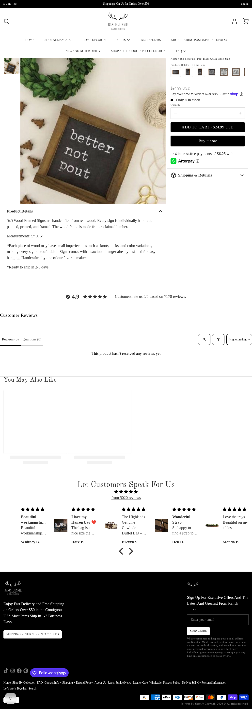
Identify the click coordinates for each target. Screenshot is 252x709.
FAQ (179, 51)
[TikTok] (5, 672)
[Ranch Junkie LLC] (118, 21)
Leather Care (140, 682)
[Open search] (204, 339)
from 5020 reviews (126, 498)
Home (174, 58)
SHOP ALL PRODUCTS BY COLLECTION (138, 51)
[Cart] (244, 21)
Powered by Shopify (192, 703)
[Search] (6, 21)
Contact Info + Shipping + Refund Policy (69, 682)
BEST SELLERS (151, 40)
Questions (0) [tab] (32, 339)
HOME (29, 40)
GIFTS (121, 40)
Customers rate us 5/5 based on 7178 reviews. (150, 296)
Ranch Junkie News (119, 682)
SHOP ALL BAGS (56, 40)
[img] (126, 492)
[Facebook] (19, 672)
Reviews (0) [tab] (10, 339)
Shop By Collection (23, 682)
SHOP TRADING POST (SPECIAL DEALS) (199, 40)
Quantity (175, 105)
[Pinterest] (25, 672)
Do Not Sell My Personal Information (204, 682)
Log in (245, 3)
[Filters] (218, 339)
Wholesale (155, 682)
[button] (208, 127)
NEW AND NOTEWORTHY (83, 51)
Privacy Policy (171, 682)
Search (32, 688)
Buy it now (208, 141)
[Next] (240, 72)
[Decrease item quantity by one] (175, 113)
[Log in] (232, 21)
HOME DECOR (92, 40)
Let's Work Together (15, 688)
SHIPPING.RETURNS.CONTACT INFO (32, 634)
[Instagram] (12, 672)
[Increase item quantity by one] (240, 113)
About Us (100, 682)
